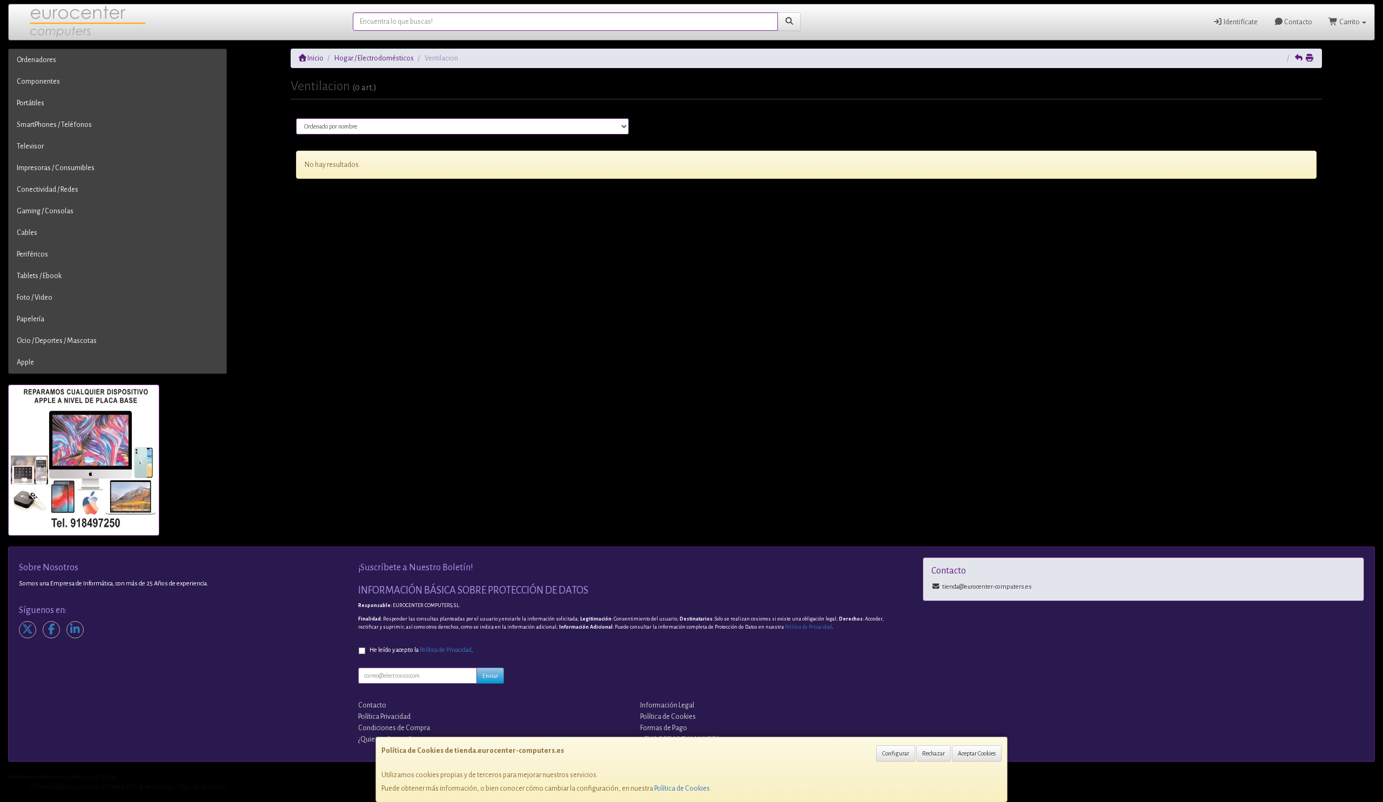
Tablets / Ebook (39, 276)
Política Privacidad (384, 716)
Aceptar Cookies (977, 753)
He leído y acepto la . (421, 649)
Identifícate (1240, 22)
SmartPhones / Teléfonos (54, 125)
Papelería (30, 319)
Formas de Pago (663, 728)
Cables (27, 233)
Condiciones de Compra (394, 728)
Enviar (490, 675)
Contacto (1297, 22)
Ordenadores (36, 60)
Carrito (1349, 22)
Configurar (895, 753)
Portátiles (30, 103)
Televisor (30, 146)
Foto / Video (34, 297)
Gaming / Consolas (45, 211)
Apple (25, 362)
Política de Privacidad (808, 627)
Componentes (38, 81)
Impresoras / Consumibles (56, 168)
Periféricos (32, 254)
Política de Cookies (682, 788)
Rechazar (933, 753)
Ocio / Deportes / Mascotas (57, 341)
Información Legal (667, 705)
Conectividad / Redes (47, 189)
